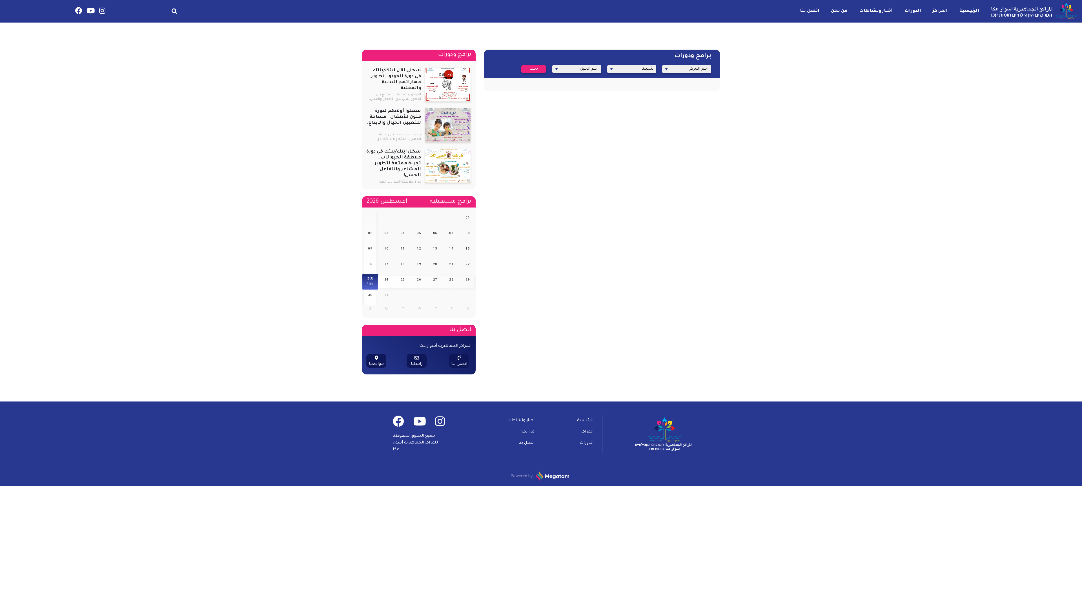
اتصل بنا (809, 11)
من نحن (839, 11)
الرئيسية (969, 11)
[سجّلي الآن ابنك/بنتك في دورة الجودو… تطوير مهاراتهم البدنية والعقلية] (448, 85)
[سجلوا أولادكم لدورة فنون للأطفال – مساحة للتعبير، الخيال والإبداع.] (448, 125)
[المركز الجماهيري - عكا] (102, 12)
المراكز (940, 11)
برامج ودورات (454, 55)
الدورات (912, 11)
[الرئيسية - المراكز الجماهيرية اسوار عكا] (1033, 11)
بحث (533, 69)
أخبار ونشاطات (876, 11)
